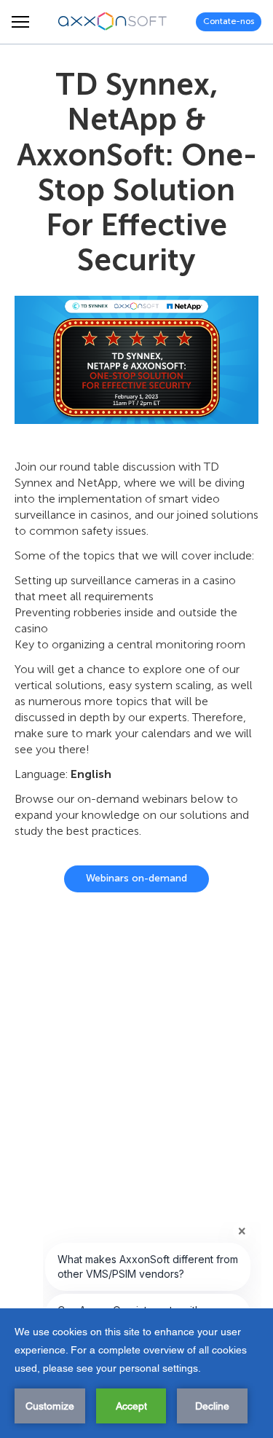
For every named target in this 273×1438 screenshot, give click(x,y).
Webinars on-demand (136, 878)
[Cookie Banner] (136, 1373)
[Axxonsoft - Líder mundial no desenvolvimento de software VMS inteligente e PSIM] (112, 22)
